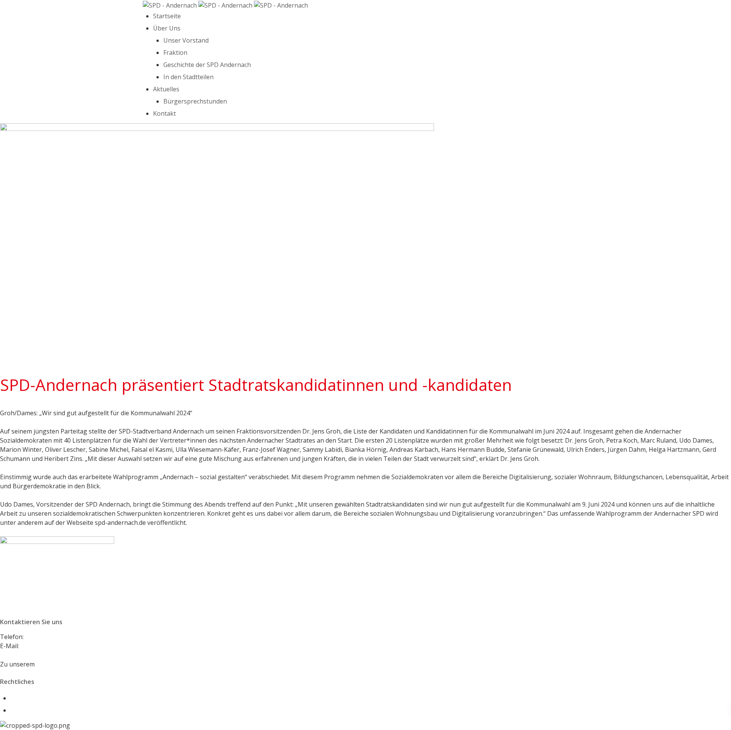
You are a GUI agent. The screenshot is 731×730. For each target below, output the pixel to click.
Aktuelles (166, 89)
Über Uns (166, 28)
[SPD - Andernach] (225, 4)
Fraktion (175, 52)
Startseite (167, 16)
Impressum (26, 698)
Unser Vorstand (186, 40)
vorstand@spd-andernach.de (61, 646)
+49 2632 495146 (49, 637)
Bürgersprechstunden (195, 101)
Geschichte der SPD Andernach (207, 65)
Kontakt (164, 113)
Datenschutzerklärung (42, 710)
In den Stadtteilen (188, 77)
